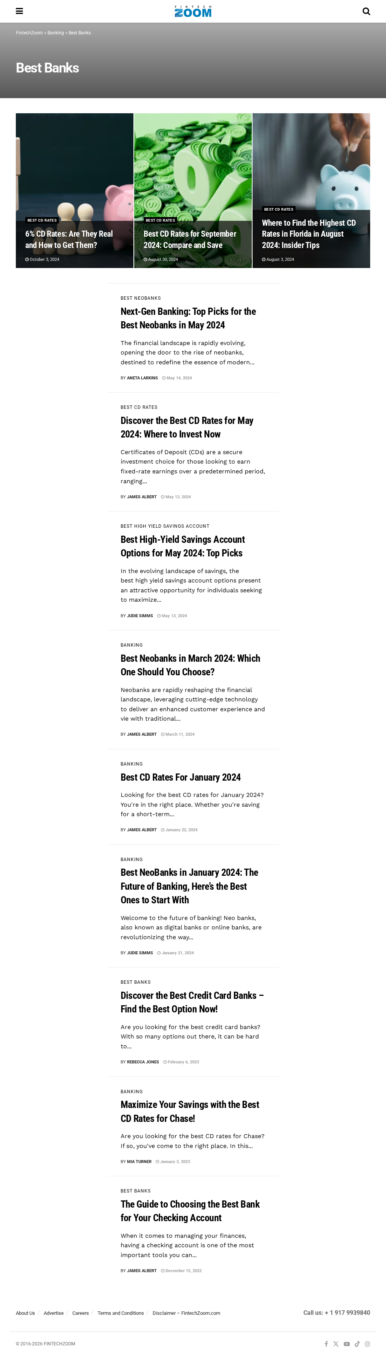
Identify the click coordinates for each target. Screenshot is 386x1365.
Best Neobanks (141, 298)
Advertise (54, 1313)
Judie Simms (140, 615)
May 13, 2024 (177, 497)
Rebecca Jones (143, 1062)
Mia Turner (139, 1161)
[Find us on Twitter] (336, 1344)
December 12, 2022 (183, 1270)
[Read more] (256, 378)
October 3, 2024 (44, 259)
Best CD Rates (42, 220)
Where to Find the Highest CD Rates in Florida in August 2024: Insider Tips (309, 234)
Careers (80, 1313)
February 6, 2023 (183, 1062)
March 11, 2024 (179, 734)
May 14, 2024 (178, 378)
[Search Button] (366, 11)
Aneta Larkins (142, 378)
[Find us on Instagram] (367, 1344)
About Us (25, 1313)
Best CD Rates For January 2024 (181, 777)
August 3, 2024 (279, 259)
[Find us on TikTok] (357, 1345)
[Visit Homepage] (193, 11)
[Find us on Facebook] (326, 1344)
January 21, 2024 (177, 953)
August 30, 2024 (162, 259)
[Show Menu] (19, 11)
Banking (132, 645)
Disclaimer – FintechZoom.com (186, 1313)
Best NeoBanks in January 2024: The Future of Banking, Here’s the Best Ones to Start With (189, 886)
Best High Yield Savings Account (165, 526)
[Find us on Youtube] (347, 1344)
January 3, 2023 (174, 1161)
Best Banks (136, 982)
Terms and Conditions (121, 1313)
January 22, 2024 (181, 829)
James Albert (142, 497)
